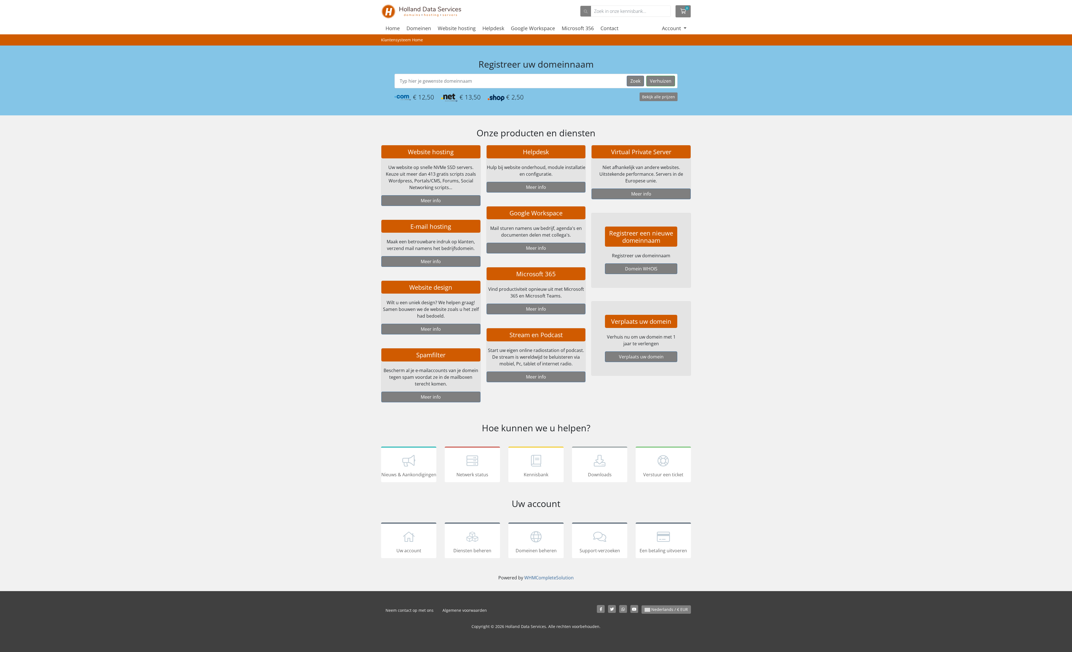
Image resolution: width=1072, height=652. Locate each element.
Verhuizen (660, 81)
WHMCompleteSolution (549, 578)
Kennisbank (536, 475)
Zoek (635, 81)
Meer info (431, 200)
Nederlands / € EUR (669, 609)
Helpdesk (493, 28)
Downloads (600, 475)
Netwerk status (472, 475)
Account (672, 28)
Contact (609, 28)
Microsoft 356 (578, 28)
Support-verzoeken (600, 551)
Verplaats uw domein (641, 357)
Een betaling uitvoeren (663, 551)
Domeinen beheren (536, 551)
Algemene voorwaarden (464, 610)
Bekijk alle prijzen (658, 96)
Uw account (408, 551)
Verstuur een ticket (663, 475)
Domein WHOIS (641, 269)
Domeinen (418, 28)
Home (393, 28)
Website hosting (457, 28)
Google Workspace (533, 28)
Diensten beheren (472, 551)
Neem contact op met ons (410, 610)
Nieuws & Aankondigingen (408, 475)
